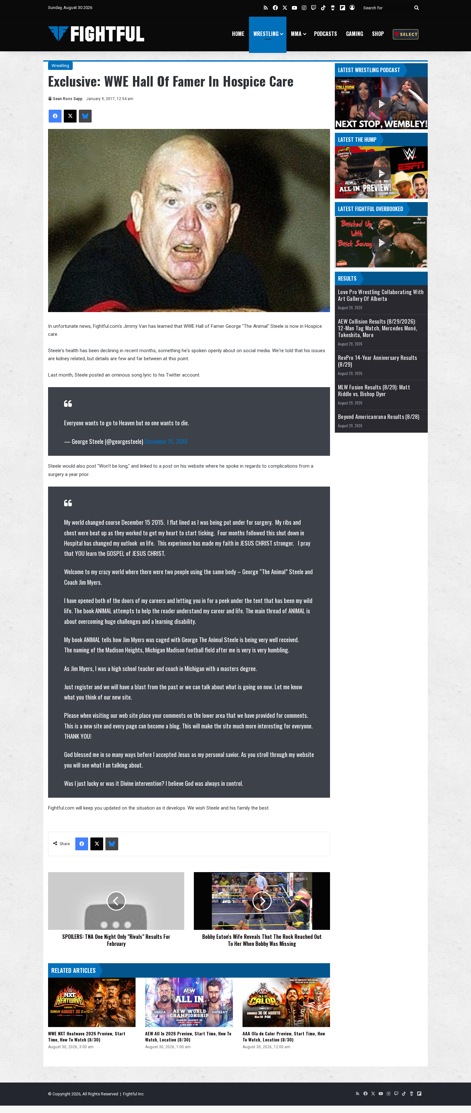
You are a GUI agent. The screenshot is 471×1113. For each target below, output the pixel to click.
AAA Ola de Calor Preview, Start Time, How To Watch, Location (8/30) (284, 1036)
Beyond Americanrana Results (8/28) (379, 416)
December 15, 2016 (166, 441)
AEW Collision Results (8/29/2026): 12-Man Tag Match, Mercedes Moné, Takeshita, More (377, 328)
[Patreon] (405, 33)
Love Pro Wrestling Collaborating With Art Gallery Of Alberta (381, 295)
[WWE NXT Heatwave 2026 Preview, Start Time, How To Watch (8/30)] (92, 1002)
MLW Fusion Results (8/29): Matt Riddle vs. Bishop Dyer (374, 390)
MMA (296, 34)
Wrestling (265, 34)
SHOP (378, 34)
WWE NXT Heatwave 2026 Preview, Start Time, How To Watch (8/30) (86, 1036)
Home (238, 34)
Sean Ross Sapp (67, 99)
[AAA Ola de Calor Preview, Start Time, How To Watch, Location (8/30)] (286, 1002)
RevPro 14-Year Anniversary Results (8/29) (377, 361)
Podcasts (325, 34)
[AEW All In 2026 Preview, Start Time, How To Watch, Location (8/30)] (189, 1002)
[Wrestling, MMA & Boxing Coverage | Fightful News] (96, 33)
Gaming (354, 34)
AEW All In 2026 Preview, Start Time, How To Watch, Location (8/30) (188, 1036)
